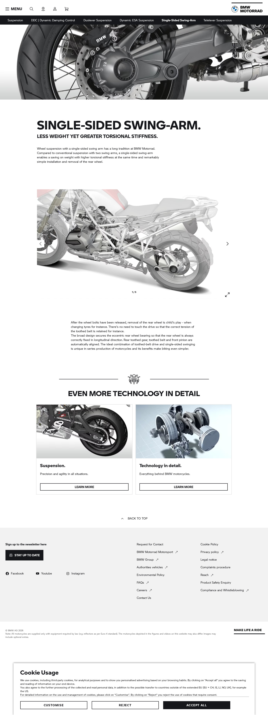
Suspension (15, 20)
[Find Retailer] (43, 7)
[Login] (55, 7)
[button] (13, 8)
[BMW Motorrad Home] (247, 9)
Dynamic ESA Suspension (137, 20)
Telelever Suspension (217, 20)
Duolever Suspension (97, 20)
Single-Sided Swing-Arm (179, 20)
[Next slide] (227, 243)
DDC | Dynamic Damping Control (53, 20)
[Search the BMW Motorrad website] (31, 7)
